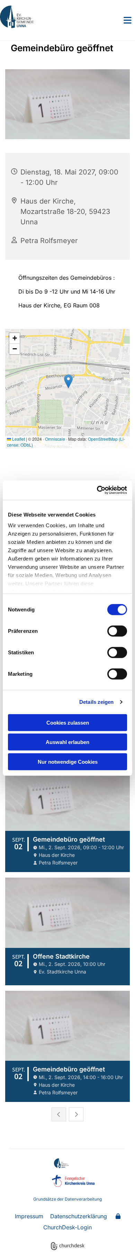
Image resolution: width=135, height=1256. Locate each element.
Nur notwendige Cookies (68, 761)
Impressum (29, 1216)
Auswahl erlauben (67, 742)
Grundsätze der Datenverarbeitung (67, 1199)
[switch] (117, 630)
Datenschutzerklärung (78, 1216)
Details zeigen (96, 702)
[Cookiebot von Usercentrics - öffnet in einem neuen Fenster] (97, 490)
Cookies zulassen (67, 722)
